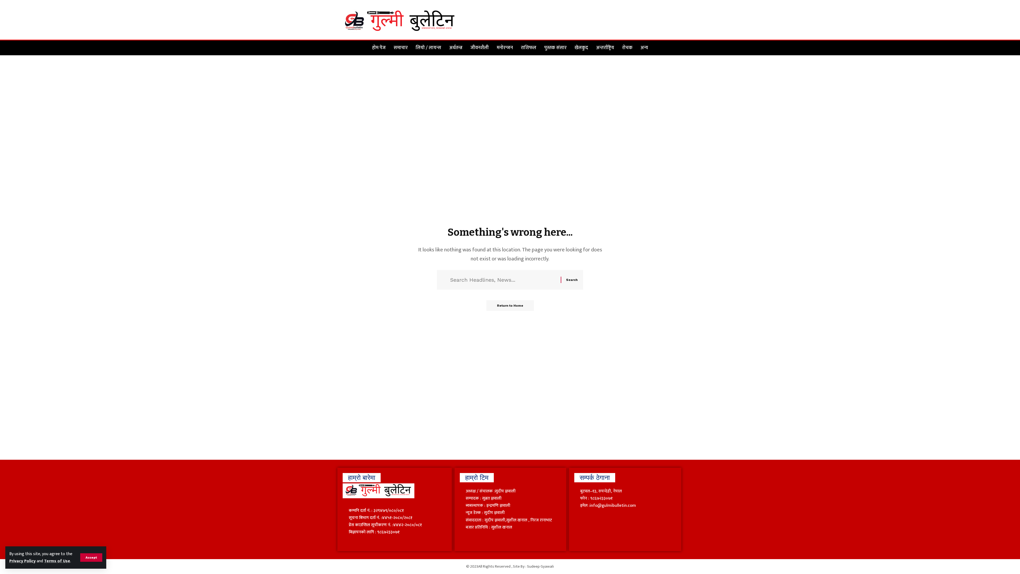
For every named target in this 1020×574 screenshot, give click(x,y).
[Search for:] (503, 280)
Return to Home (510, 305)
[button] (91, 557)
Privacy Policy (22, 561)
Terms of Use (57, 561)
